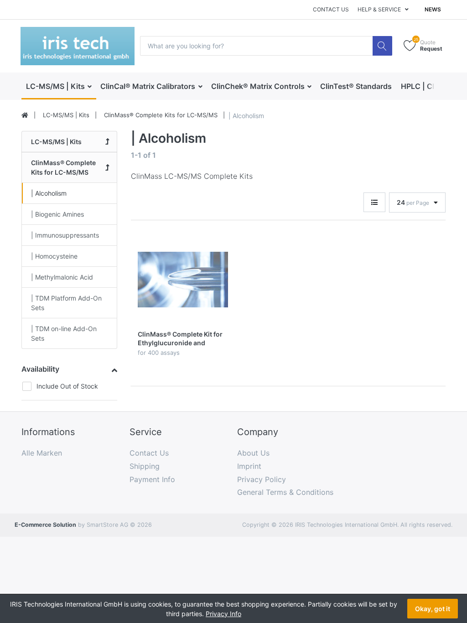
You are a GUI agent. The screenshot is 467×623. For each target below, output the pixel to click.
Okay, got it (432, 609)
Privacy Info (223, 614)
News (433, 9)
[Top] (24, 115)
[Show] (374, 202)
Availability (40, 369)
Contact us (331, 9)
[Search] (382, 46)
